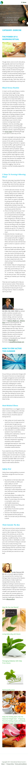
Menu (24, 2)
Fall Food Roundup (8, 690)
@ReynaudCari (10, 599)
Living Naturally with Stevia (11, 634)
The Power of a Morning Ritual (10, 38)
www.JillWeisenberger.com (16, 342)
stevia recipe (8, 131)
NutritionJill (12, 340)
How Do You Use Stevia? (10, 607)
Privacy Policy (10, 764)
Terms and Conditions (21, 764)
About (3, 764)
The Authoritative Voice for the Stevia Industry (10, 20)
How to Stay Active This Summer (12, 349)
